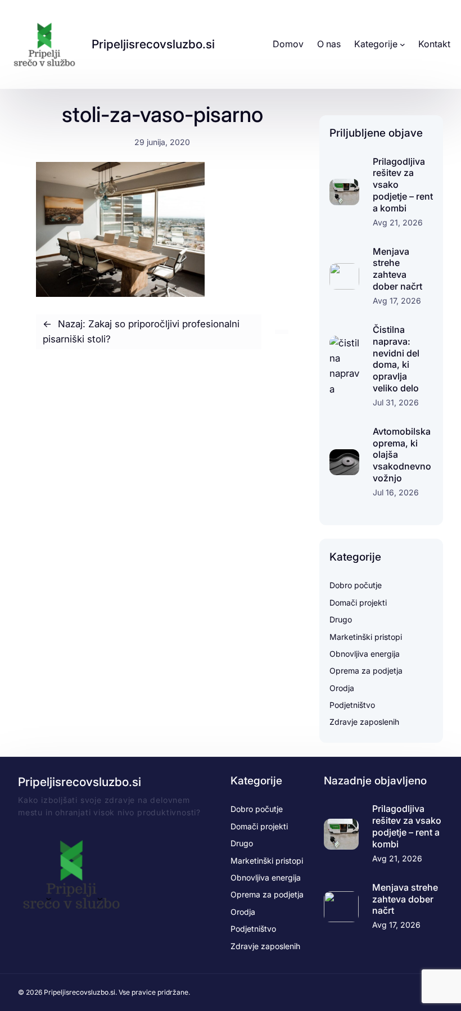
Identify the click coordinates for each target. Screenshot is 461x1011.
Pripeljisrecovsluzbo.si (153, 44)
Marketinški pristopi (365, 637)
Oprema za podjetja (366, 670)
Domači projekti (358, 602)
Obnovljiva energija (364, 653)
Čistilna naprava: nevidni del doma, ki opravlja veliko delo (396, 359)
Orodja (341, 688)
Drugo (340, 619)
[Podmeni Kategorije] (402, 44)
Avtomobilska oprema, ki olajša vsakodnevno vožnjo (402, 455)
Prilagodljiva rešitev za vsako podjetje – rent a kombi (403, 185)
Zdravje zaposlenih (364, 721)
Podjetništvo (352, 705)
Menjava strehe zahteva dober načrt (397, 269)
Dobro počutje (355, 585)
